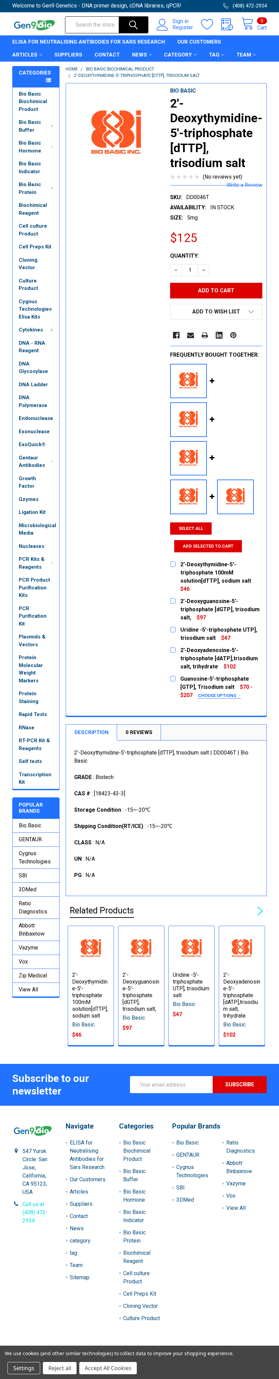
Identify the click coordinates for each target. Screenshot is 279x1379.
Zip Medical (33, 975)
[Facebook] (176, 335)
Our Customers (199, 42)
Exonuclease (34, 431)
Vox (23, 961)
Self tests (30, 761)
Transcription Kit (35, 778)
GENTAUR (30, 839)
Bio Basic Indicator (30, 168)
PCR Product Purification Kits (34, 587)
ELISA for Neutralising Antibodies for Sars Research (88, 42)
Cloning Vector (28, 264)
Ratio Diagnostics (33, 907)
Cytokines (31, 330)
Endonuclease (36, 418)
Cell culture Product (33, 230)
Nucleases (31, 546)
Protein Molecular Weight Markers (31, 669)
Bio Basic (30, 825)
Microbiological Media (37, 529)
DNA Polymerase (33, 401)
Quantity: (184, 256)
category (178, 55)
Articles (24, 55)
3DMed (27, 889)
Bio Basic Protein (30, 188)
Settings (23, 1368)
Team (243, 55)
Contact (107, 55)
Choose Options (217, 695)
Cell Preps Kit (35, 247)
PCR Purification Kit (33, 616)
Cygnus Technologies (35, 857)
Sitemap (79, 1277)
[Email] (190, 335)
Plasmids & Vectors (32, 641)
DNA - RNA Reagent (32, 347)
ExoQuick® (32, 444)
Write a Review (244, 185)
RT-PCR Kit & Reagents (34, 744)
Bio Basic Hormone (30, 147)
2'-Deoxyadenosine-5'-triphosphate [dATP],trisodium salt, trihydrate (241, 995)
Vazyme (28, 947)
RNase (26, 728)
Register (183, 28)
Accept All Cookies (108, 1368)
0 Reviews (139, 732)
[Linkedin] (219, 335)
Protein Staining (28, 697)
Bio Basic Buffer (30, 126)
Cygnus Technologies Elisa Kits (35, 309)
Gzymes (28, 499)
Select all (191, 528)
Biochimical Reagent (33, 209)
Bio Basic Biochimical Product (33, 101)
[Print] (205, 335)
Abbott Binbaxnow (32, 929)
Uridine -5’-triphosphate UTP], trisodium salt (191, 985)
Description (92, 732)
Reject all (59, 1368)
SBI (23, 875)
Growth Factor (27, 482)
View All (28, 989)
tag (214, 55)
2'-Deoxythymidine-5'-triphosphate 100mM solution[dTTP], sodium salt (90, 995)
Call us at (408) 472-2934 (35, 1212)
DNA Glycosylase (33, 368)
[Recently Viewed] (231, 24)
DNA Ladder (33, 385)
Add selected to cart (208, 546)
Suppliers (68, 55)
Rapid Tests (33, 714)
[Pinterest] (233, 335)
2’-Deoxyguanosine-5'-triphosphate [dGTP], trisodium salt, (140, 992)
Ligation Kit (32, 512)
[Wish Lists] (211, 24)
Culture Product (28, 285)
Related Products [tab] (102, 910)
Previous (245, 911)
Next (258, 911)
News (139, 55)
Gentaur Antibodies (32, 462)
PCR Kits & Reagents (32, 563)
